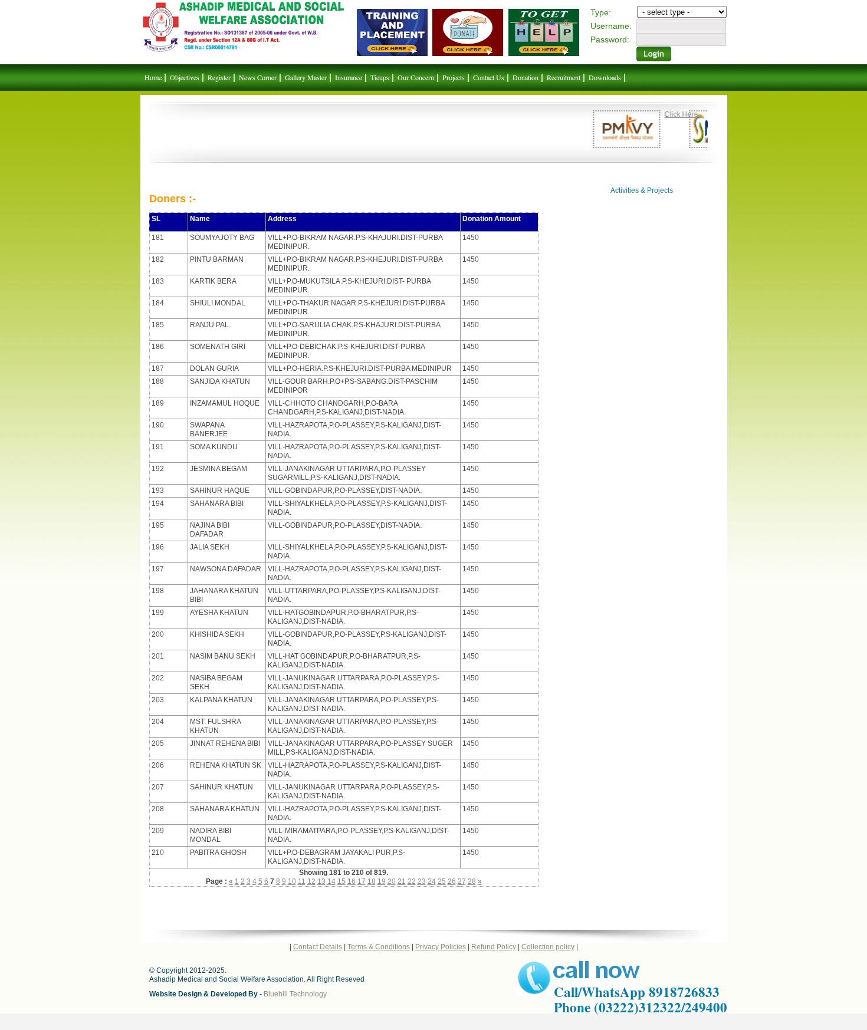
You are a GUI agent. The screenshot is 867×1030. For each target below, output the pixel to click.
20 (391, 881)
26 (452, 881)
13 (321, 881)
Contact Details (317, 947)
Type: (600, 12)
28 (472, 881)
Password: (609, 39)
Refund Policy (493, 947)
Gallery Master (306, 77)
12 (311, 881)
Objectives (184, 77)
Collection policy (547, 947)
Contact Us (488, 77)
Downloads (605, 77)
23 (422, 881)
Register (219, 77)
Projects (453, 77)
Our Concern (416, 77)
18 (371, 881)
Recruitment (563, 77)
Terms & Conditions (378, 947)
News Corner (258, 77)
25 (442, 881)
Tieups (379, 77)
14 (331, 881)
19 (381, 881)
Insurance (348, 77)
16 (351, 881)
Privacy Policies (440, 947)
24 (432, 881)
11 (302, 881)
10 (292, 881)
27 (462, 881)
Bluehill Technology (295, 994)
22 (412, 881)
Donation (525, 77)
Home (153, 77)
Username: (611, 26)
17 (361, 881)
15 (341, 881)
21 (402, 881)
